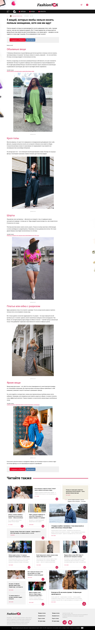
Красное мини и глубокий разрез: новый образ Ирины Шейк (20, 71)
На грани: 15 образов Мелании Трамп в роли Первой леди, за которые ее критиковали (16, 586)
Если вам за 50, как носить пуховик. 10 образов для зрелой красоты (66, 593)
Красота (43, 11)
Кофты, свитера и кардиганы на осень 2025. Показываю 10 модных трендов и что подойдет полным (37, 517)
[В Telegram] (80, 4)
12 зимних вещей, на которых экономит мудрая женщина (15, 597)
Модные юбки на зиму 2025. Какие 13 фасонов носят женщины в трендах (73, 555)
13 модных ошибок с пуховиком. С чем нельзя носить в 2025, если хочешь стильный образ (67, 526)
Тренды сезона (42, 613)
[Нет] (93, 628)
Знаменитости (41, 615)
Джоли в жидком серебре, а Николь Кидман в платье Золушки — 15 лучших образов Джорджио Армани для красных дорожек (77, 500)
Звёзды (23, 11)
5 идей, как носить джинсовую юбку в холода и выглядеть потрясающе (23, 404)
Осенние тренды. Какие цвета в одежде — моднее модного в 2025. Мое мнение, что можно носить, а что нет (25, 532)
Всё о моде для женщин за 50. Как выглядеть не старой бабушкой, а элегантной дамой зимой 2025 (35, 574)
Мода (33, 11)
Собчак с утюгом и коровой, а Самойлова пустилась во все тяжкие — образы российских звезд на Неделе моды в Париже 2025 (15, 518)
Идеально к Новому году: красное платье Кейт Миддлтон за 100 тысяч (23, 235)
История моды (41, 621)
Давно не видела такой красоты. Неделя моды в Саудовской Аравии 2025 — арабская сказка (36, 595)
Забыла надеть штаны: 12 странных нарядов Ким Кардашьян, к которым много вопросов (19, 556)
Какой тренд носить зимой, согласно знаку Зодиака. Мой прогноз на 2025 (47, 555)
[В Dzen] (86, 4)
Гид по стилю (41, 618)
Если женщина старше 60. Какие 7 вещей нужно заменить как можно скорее (45, 489)
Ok (82, 627)
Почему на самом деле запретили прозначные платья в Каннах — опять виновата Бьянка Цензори (75, 491)
